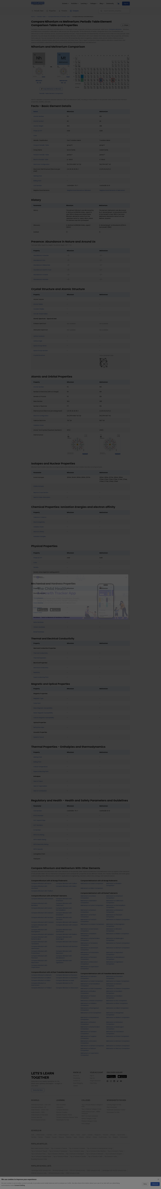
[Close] (126, 577)
